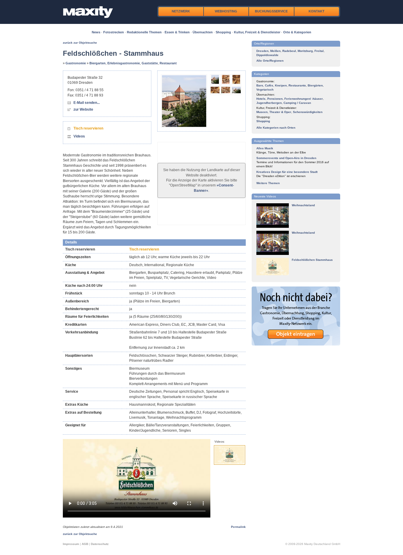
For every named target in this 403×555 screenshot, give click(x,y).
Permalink (238, 526)
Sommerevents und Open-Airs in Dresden (286, 158)
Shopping (223, 32)
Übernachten (203, 32)
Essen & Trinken (177, 32)
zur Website (83, 109)
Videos (79, 136)
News (96, 32)
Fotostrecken (113, 32)
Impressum (71, 544)
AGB (85, 544)
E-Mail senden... (86, 103)
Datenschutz (100, 544)
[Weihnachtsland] (272, 226)
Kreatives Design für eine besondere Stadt (286, 171)
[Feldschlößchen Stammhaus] (272, 274)
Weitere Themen (268, 183)
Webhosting (226, 11)
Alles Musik (264, 148)
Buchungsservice (271, 11)
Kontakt (317, 11)
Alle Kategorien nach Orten (275, 127)
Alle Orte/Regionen (270, 60)
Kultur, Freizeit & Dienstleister (257, 32)
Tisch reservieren (88, 128)
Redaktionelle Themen (144, 32)
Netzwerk (181, 11)
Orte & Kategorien (297, 32)
